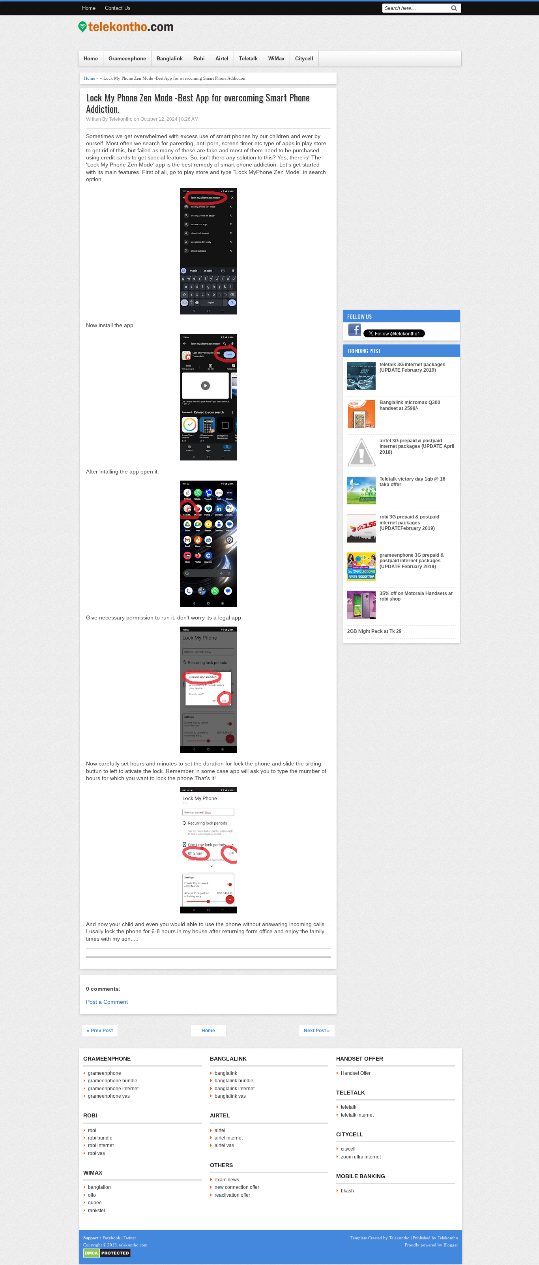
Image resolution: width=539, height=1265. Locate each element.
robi (92, 1130)
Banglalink (170, 59)
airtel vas (224, 1145)
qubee (95, 1202)
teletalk (348, 1107)
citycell (348, 1149)
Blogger (451, 1245)
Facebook (111, 1237)
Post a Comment (107, 1002)
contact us (118, 8)
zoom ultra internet (361, 1157)
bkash (347, 1191)
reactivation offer (232, 1195)
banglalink (226, 1073)
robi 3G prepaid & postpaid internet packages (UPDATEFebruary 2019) (409, 522)
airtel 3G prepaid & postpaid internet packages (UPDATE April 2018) (417, 446)
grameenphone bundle (112, 1080)
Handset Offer (356, 1073)
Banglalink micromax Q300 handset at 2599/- (410, 405)
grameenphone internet (113, 1088)
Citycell (304, 59)
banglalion (99, 1187)
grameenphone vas (109, 1096)
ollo (92, 1195)
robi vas (96, 1153)
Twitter (130, 1237)
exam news (227, 1180)
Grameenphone (127, 59)
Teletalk (248, 59)
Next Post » (317, 1030)
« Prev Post (100, 1030)
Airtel (221, 59)
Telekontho (399, 1237)
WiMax (276, 59)
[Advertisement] (401, 191)
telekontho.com (133, 1245)
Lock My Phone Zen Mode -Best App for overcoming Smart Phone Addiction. (198, 103)
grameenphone (104, 1073)
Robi (199, 59)
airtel (220, 1130)
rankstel (96, 1210)
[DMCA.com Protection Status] (107, 1256)
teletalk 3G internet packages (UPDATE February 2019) (412, 367)
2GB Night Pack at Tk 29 (374, 631)
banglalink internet (235, 1088)
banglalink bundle (234, 1080)
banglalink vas (230, 1096)
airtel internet (229, 1138)
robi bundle (100, 1138)
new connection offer (237, 1187)
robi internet (101, 1145)
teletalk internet (357, 1115)
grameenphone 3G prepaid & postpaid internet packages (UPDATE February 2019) (412, 560)
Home (88, 8)
